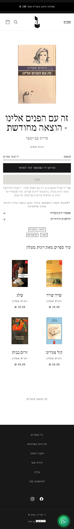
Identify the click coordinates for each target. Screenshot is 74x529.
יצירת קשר (37, 463)
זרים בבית (20, 353)
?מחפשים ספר (37, 481)
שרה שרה (54, 295)
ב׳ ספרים (41, 514)
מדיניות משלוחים (37, 444)
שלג (20, 295)
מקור (44, 235)
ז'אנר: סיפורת (37, 229)
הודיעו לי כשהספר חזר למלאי (37, 168)
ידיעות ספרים (11, 157)
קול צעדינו (54, 353)
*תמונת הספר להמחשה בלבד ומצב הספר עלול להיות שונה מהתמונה (37, 204)
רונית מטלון (37, 147)
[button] (67, 22)
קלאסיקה (32, 235)
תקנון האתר (37, 453)
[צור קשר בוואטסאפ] (64, 521)
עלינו (37, 472)
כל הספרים (37, 435)
